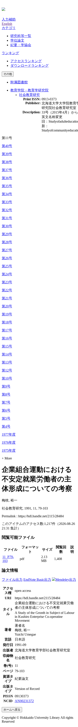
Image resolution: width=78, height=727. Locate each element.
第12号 (7, 370)
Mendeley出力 (65, 579)
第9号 (6, 386)
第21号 (7, 298)
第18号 (7, 322)
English (7, 24)
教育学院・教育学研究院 (29, 90)
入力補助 (9, 19)
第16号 (7, 338)
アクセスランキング (26, 61)
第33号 (7, 202)
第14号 (7, 354)
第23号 (7, 282)
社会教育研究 (29, 95)
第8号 (6, 394)
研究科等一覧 (20, 36)
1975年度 (9, 450)
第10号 (7, 378)
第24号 (7, 274)
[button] (9, 28)
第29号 (7, 234)
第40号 (7, 146)
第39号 (7, 154)
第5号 (6, 418)
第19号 (7, 314)
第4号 (6, 426)
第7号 (6, 402)
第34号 (7, 194)
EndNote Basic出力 (37, 579)
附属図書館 (19, 82)
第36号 (7, 178)
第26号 (7, 258)
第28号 (7, 242)
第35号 (7, 186)
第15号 (7, 346)
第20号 (7, 306)
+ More (7, 458)
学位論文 (17, 40)
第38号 (7, 162)
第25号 (7, 266)
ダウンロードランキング (29, 65)
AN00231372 (24, 701)
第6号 (6, 410)
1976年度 (9, 442)
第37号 (7, 170)
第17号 (7, 330)
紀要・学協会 (20, 45)
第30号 (7, 226)
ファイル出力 (12, 579)
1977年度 (9, 434)
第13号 (7, 362)
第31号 (7, 218)
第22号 (7, 290)
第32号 (7, 210)
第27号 (7, 250)
